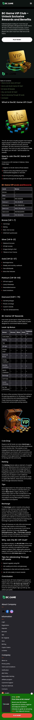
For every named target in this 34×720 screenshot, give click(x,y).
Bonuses (4, 631)
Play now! (17, 40)
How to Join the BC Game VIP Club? (12, 86)
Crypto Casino (6, 647)
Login (3, 622)
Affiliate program (7, 679)
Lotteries (4, 650)
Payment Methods (7, 686)
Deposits (4, 628)
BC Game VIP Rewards (8, 89)
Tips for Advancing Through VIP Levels (12, 95)
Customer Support (7, 683)
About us (4, 660)
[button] (17, 81)
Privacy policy (6, 664)
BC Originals (5, 638)
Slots (3, 641)
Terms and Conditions (8, 667)
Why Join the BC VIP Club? (9, 92)
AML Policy (5, 673)
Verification (5, 670)
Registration (5, 625)
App (3, 635)
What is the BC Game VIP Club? (10, 83)
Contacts (4, 689)
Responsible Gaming (8, 676)
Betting (4, 644)
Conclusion (4, 98)
